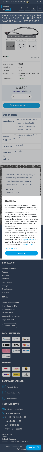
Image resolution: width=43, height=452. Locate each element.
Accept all (21, 253)
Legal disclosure (28, 240)
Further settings (11, 248)
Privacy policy (28, 244)
